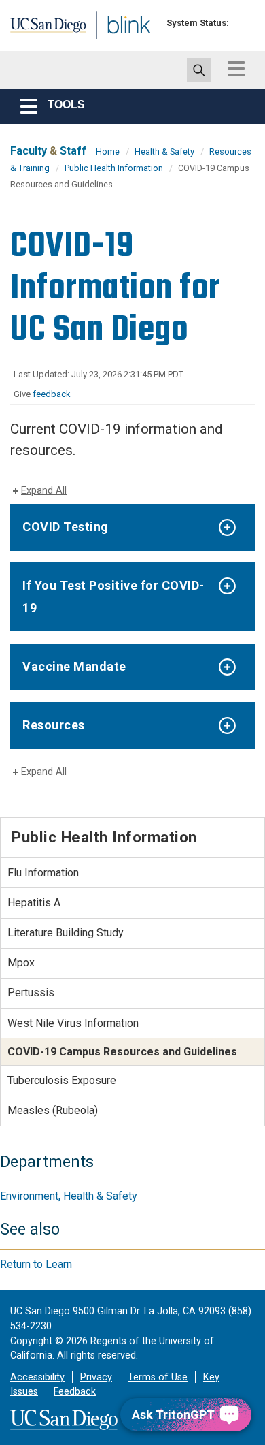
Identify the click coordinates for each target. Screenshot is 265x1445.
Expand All (44, 490)
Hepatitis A (33, 902)
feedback (52, 394)
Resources (53, 725)
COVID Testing (65, 527)
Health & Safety (164, 151)
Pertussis (30, 992)
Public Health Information (114, 168)
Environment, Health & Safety (68, 1196)
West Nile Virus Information (73, 1023)
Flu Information (43, 872)
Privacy (96, 1377)
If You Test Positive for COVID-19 (113, 596)
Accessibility (37, 1377)
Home (108, 151)
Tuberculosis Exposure (61, 1080)
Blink (108, 43)
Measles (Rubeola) (52, 1110)
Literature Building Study (65, 932)
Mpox (21, 962)
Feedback (75, 1391)
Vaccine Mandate (74, 666)
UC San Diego (39, 29)
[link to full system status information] (243, 22)
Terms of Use (158, 1377)
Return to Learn (36, 1264)
